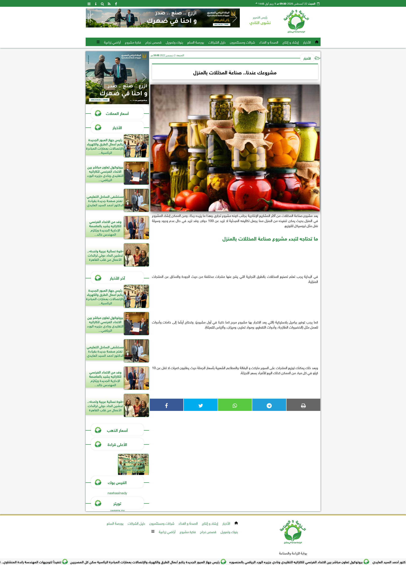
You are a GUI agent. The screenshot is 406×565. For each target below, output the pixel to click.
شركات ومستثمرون (242, 42)
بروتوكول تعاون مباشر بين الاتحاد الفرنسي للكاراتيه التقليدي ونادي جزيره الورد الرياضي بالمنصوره (317, 561)
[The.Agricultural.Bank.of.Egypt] (163, 17)
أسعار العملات (117, 112)
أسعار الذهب (117, 429)
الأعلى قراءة (117, 444)
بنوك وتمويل (174, 42)
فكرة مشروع (133, 42)
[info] (95, 3)
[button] (91, 18)
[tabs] (89, 3)
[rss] (109, 3)
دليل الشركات (217, 42)
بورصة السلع (195, 42)
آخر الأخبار (117, 277)
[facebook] (116, 3)
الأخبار (307, 42)
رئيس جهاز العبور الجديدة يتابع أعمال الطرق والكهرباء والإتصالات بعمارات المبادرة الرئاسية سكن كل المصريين (166, 561)
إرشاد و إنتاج (291, 42)
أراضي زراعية (112, 42)
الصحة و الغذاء (268, 42)
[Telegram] (269, 405)
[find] (102, 3)
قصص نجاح (153, 42)
